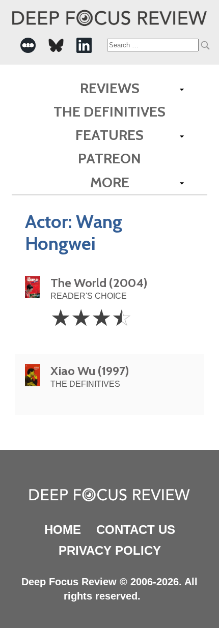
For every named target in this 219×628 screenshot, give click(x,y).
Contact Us (135, 529)
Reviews (110, 88)
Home (62, 529)
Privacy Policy (110, 550)
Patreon (109, 158)
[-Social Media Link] (28, 45)
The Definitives (109, 111)
